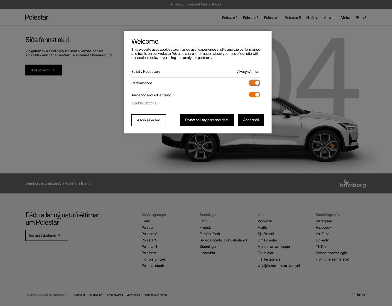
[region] (198, 82)
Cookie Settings (144, 103)
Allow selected (148, 120)
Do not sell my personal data (207, 120)
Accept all (251, 120)
